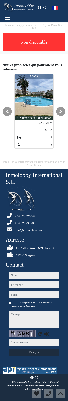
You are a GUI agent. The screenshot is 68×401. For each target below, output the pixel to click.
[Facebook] (39, 8)
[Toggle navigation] (7, 17)
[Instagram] (44, 8)
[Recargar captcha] (40, 334)
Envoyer (34, 352)
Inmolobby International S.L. (31, 382)
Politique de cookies (34, 385)
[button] (7, 111)
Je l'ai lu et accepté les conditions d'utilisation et (32, 304)
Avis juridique (53, 385)
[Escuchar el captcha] (47, 334)
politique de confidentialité (23, 306)
